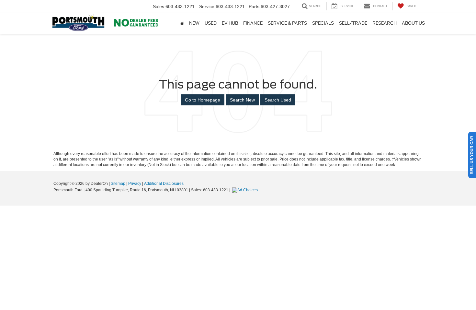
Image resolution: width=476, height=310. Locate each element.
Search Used (278, 99)
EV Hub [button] (230, 23)
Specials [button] (323, 23)
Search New (242, 99)
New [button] (194, 23)
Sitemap (118, 183)
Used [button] (211, 23)
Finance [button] (253, 23)
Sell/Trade (353, 23)
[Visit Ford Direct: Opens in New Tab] (245, 190)
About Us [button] (413, 23)
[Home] (182, 23)
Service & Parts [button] (287, 23)
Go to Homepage (202, 99)
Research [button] (384, 23)
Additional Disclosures (164, 183)
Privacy (134, 183)
